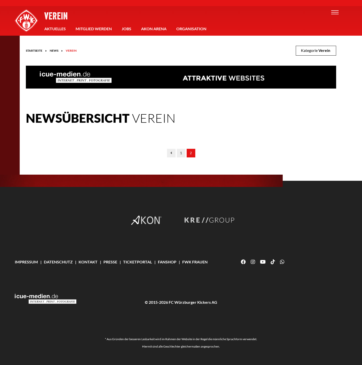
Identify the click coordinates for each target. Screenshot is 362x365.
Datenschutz (58, 261)
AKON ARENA (153, 28)
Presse (110, 261)
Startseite (34, 50)
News (54, 50)
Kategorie (315, 50)
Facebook (243, 261)
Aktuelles (55, 28)
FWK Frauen (195, 261)
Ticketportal (137, 261)
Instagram (253, 261)
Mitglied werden (94, 28)
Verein (56, 16)
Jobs (126, 28)
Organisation (191, 28)
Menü (335, 12)
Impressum (26, 261)
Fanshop (167, 261)
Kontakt (88, 261)
